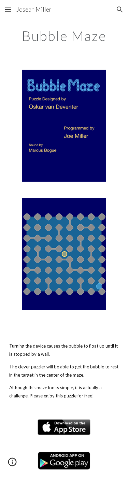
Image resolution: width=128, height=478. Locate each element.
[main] (64, 36)
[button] (8, 9)
